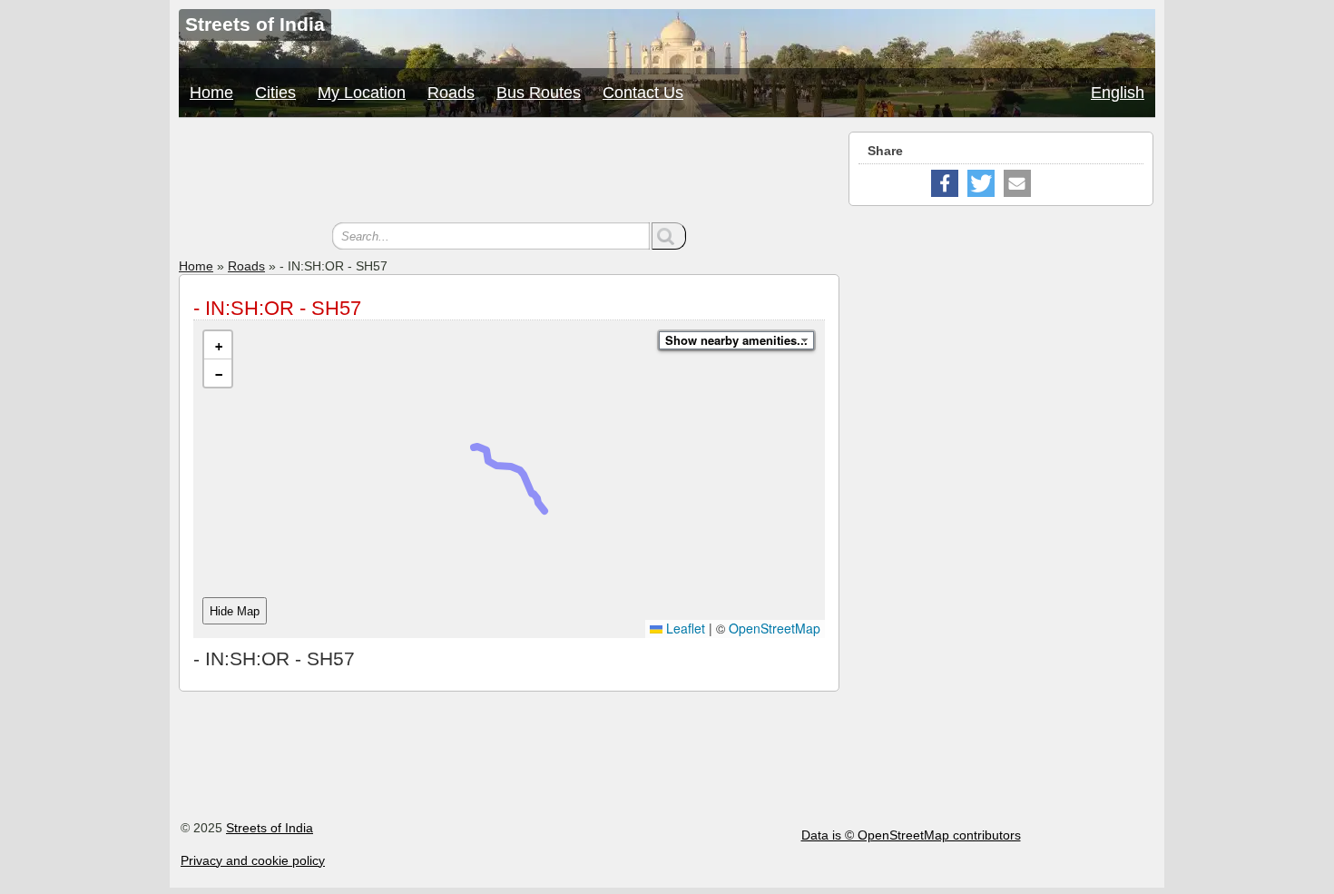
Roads (451, 93)
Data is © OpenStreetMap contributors (911, 835)
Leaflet (683, 628)
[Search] (669, 236)
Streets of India (269, 827)
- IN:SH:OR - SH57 (277, 308)
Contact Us (643, 93)
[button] (217, 345)
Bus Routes (538, 93)
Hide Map (235, 611)
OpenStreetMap (774, 628)
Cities (275, 93)
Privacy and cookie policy (253, 860)
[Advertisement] (509, 172)
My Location (362, 93)
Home (211, 93)
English (1117, 93)
